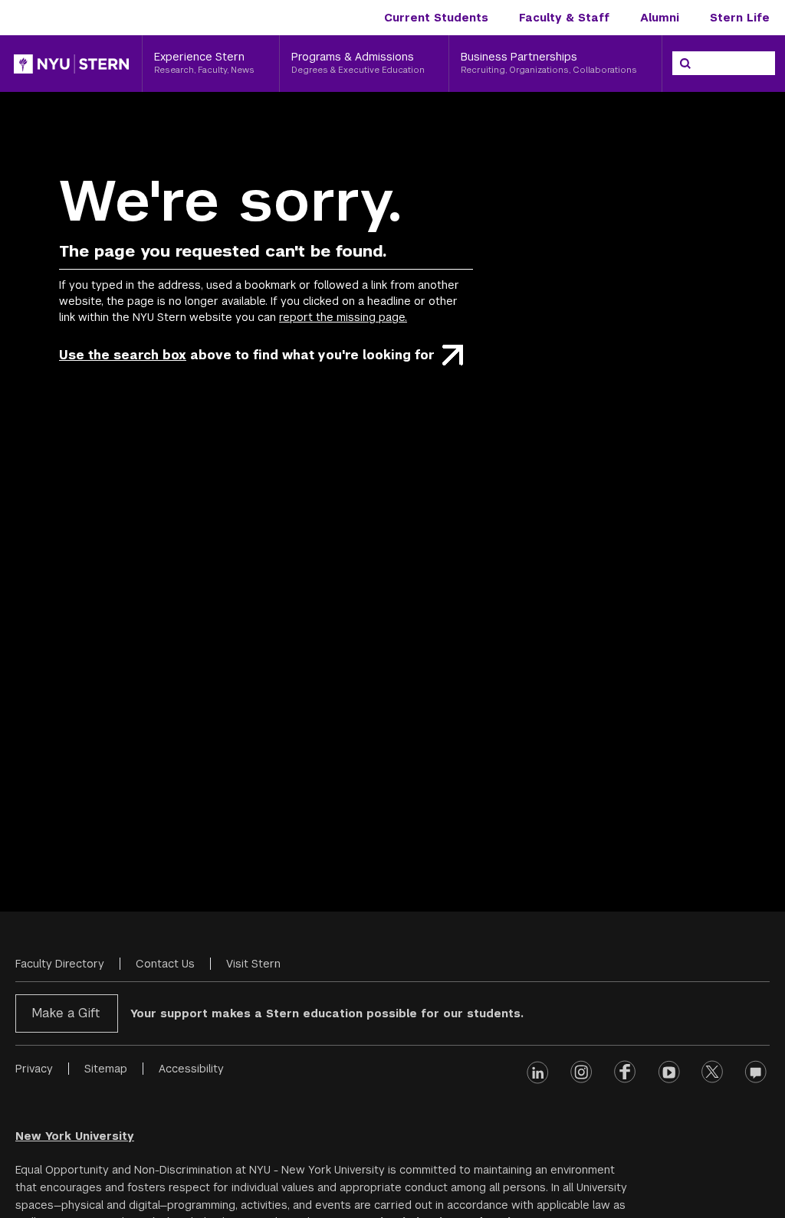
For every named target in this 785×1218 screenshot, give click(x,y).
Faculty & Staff (564, 18)
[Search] (685, 63)
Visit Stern (253, 964)
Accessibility (191, 1069)
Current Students (436, 18)
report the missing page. (343, 317)
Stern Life (740, 18)
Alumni (659, 18)
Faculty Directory (59, 964)
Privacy (34, 1069)
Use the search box (122, 355)
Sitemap (105, 1069)
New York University (74, 1136)
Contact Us (165, 964)
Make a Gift (65, 1013)
